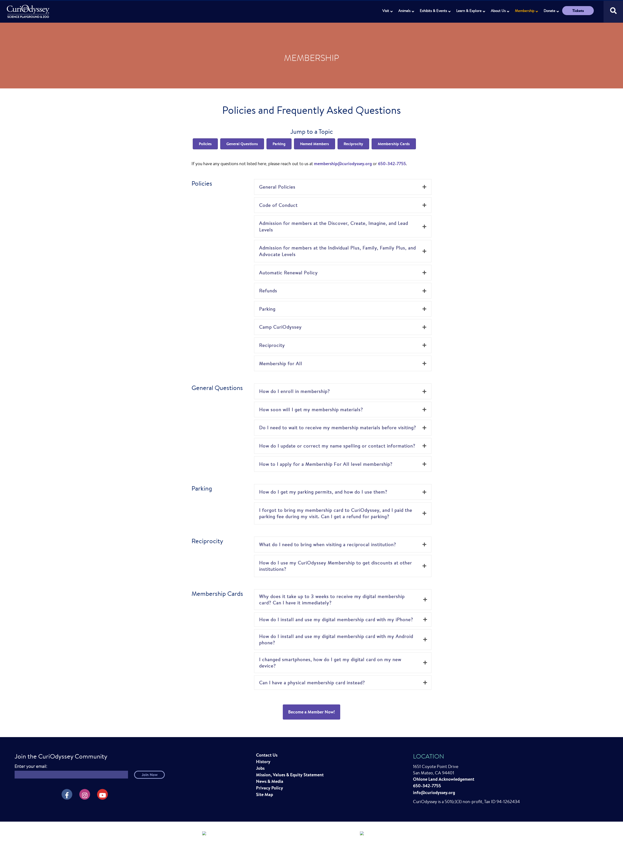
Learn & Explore (469, 10)
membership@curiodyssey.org (343, 164)
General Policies (277, 187)
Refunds (268, 290)
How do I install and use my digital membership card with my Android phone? (336, 639)
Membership (524, 10)
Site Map (264, 794)
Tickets (578, 10)
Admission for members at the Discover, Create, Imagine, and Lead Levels (333, 226)
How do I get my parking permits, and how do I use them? (323, 492)
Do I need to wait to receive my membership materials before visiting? (337, 427)
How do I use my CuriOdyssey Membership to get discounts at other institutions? (335, 566)
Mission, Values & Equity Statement (290, 775)
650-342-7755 (392, 164)
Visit (385, 10)
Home (28, 9)
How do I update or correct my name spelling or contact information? (337, 446)
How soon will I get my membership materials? (311, 409)
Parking (267, 309)
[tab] (342, 187)
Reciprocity (272, 345)
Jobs (260, 768)
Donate (549, 10)
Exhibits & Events (433, 10)
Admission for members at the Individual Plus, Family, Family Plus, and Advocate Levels (337, 251)
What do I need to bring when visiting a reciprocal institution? (327, 544)
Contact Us (266, 755)
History (263, 762)
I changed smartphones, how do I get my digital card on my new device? (330, 662)
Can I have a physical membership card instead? (312, 682)
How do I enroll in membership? (294, 391)
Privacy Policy (269, 788)
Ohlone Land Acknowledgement (443, 779)
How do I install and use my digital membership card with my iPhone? (336, 619)
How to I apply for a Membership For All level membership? (326, 464)
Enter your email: (31, 766)
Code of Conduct (278, 205)
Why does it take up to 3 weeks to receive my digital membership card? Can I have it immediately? (332, 599)
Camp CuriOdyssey (280, 327)
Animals (404, 10)
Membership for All (280, 363)
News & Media (269, 781)
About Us (498, 10)
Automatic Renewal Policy (288, 272)
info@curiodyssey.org (434, 792)
